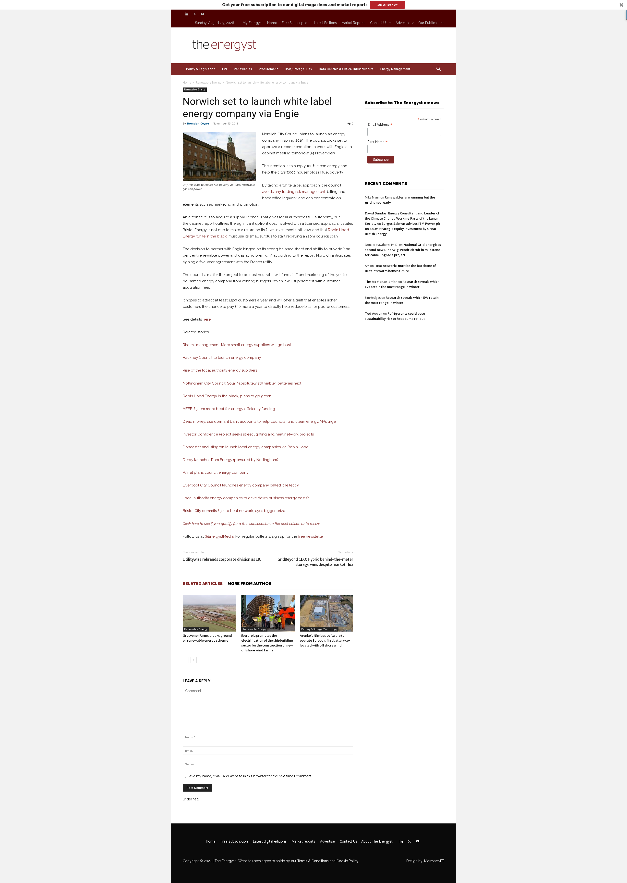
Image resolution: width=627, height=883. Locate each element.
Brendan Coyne (198, 123)
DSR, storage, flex (298, 69)
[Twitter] (194, 14)
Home (272, 23)
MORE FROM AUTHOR (249, 583)
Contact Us (378, 23)
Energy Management (395, 69)
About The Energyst (377, 841)
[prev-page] (186, 660)
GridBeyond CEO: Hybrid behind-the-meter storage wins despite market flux (315, 562)
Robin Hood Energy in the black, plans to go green (227, 396)
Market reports (353, 23)
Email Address (379, 124)
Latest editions (325, 23)
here (207, 319)
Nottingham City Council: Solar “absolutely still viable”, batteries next (242, 383)
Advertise (403, 23)
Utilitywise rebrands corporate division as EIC (222, 559)
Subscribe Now (387, 4)
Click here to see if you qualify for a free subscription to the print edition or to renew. (251, 524)
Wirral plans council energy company (215, 472)
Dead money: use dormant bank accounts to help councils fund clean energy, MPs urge (259, 421)
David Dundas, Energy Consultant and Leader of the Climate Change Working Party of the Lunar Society (402, 218)
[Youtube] (202, 14)
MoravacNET (434, 861)
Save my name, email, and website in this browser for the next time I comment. (250, 776)
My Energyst (253, 23)
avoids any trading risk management (293, 191)
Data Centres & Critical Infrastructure (346, 69)
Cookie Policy (348, 861)
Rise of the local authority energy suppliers (220, 370)
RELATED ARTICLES (203, 583)
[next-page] (194, 660)
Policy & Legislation (200, 69)
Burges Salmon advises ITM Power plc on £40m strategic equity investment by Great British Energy (403, 228)
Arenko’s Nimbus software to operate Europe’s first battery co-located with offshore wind (325, 640)
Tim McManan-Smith (381, 281)
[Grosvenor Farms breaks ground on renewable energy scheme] (209, 613)
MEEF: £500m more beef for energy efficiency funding (229, 409)
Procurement (268, 69)
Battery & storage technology (319, 629)
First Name (377, 141)
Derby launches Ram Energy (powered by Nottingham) (230, 460)
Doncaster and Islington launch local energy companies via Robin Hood (246, 447)
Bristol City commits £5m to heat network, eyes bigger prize (234, 511)
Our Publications (431, 23)
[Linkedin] (186, 14)
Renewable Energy (208, 82)
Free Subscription (295, 23)
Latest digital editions (270, 841)
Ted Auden (373, 313)
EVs (224, 69)
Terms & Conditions (312, 861)
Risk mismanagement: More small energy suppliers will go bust (237, 345)
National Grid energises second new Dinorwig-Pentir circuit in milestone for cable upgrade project (403, 249)
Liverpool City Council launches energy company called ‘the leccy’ (241, 485)
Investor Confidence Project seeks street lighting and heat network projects (248, 434)
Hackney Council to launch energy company (222, 357)
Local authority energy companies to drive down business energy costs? (246, 498)
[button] (313, 5)
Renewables (243, 69)
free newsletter (311, 536)
